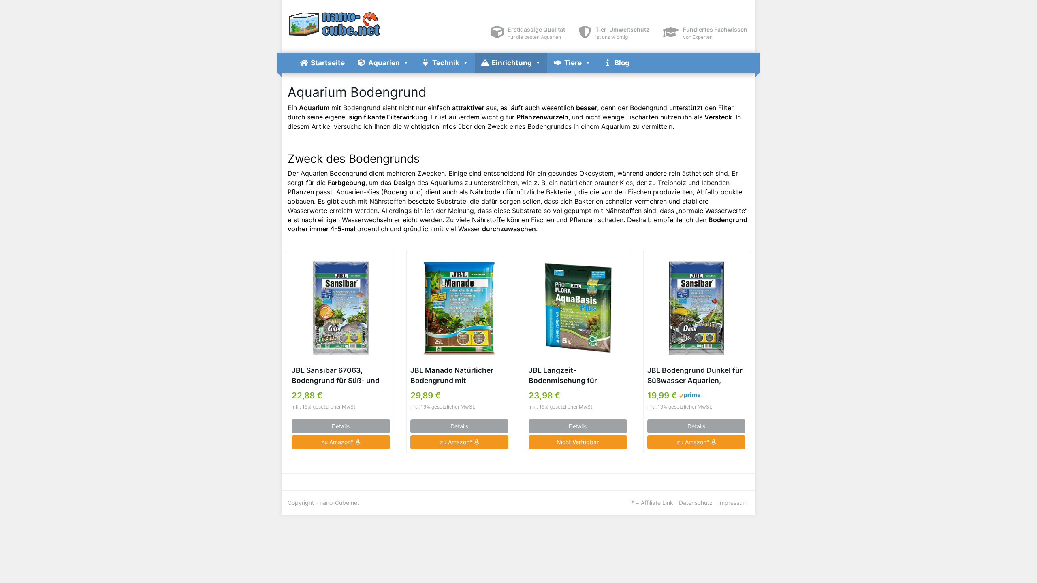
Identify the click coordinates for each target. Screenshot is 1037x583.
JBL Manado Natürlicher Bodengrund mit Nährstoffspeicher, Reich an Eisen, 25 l (458, 375)
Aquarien (384, 63)
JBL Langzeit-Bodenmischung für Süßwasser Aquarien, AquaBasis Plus (565, 375)
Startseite (328, 63)
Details (341, 426)
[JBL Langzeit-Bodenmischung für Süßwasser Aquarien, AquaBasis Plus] (578, 308)
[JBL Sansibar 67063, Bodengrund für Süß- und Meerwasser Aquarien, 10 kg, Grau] (341, 308)
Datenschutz (696, 502)
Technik (445, 63)
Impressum (732, 502)
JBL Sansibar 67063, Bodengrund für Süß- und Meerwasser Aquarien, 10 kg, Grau (336, 375)
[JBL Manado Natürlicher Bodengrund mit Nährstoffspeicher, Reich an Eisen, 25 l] (459, 308)
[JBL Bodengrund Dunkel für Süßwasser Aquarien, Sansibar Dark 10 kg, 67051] (696, 308)
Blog (622, 63)
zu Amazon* (338, 441)
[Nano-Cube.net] (360, 24)
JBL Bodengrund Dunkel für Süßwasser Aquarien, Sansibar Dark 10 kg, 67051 (695, 375)
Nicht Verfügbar (578, 441)
